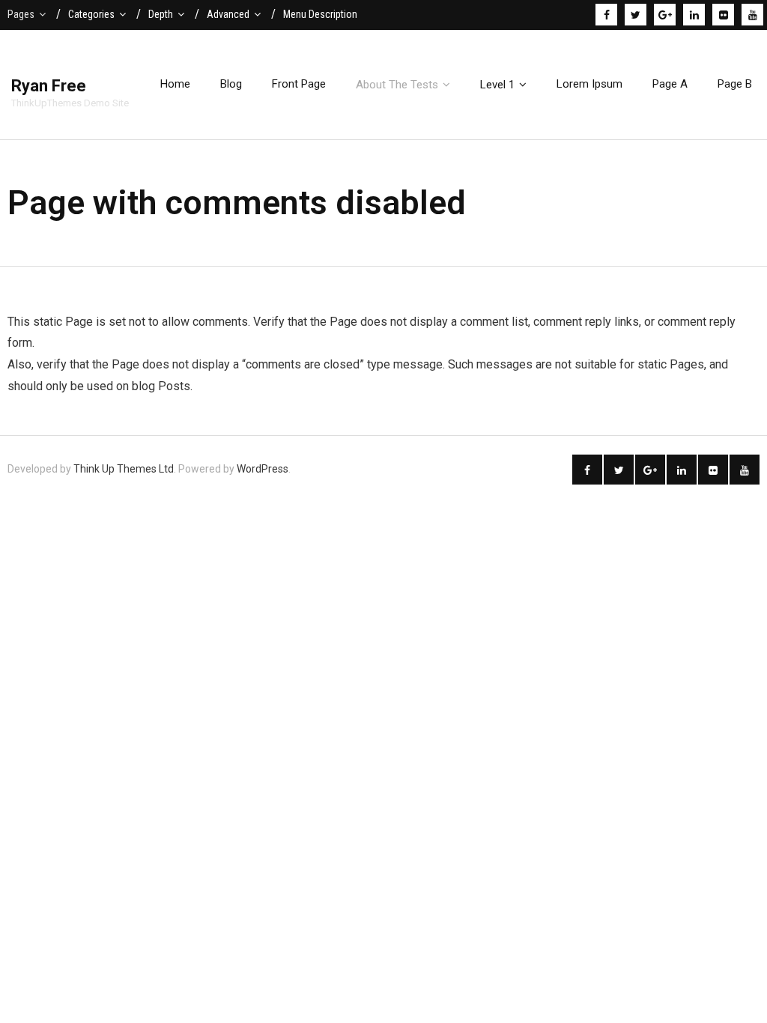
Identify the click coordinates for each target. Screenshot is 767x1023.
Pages (20, 14)
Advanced (228, 14)
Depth (160, 14)
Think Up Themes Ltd (123, 469)
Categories (91, 14)
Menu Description (320, 14)
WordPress (262, 469)
